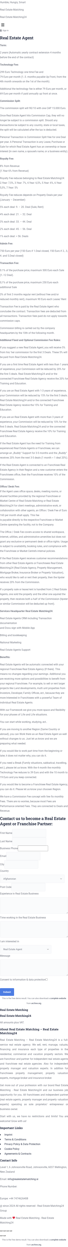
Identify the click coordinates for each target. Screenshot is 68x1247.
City (2, 864)
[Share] (7, 1230)
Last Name (6, 841)
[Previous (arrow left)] (1, 1235)
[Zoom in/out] (1, 1230)
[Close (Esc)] (10, 1230)
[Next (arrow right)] (4, 1235)
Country (4, 870)
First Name (6, 833)
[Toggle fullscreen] (4, 1230)
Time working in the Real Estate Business (23, 917)
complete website (58, 998)
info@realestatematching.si (23, 1179)
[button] (34, 25)
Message (5, 955)
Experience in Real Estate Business (19, 893)
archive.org (36, 1003)
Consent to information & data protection (23, 979)
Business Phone (9, 848)
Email (3, 856)
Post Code (5, 887)
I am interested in (9, 941)
